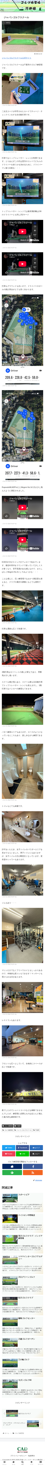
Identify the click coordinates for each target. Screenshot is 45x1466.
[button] (40, 694)
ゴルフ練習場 (8, 1126)
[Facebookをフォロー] (33, 1166)
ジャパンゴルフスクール (24, 1130)
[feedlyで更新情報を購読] (12, 1172)
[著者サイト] (12, 1166)
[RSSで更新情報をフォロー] (33, 1172)
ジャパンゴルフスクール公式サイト (16, 58)
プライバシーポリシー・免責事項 (22, 1456)
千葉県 (18, 1126)
